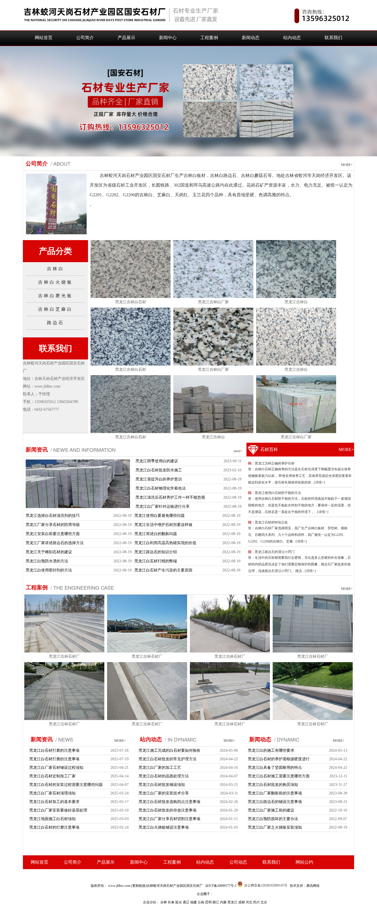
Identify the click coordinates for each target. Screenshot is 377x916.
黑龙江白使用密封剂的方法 (49, 570)
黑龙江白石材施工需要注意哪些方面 (279, 776)
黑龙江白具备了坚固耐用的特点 (275, 767)
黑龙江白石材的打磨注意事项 (54, 827)
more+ (238, 451)
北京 (264, 902)
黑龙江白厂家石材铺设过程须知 (56, 767)
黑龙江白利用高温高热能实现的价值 (165, 543)
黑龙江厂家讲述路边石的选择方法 (55, 543)
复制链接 (138, 886)
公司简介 (85, 37)
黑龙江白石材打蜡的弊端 (155, 561)
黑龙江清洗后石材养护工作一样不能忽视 (170, 497)
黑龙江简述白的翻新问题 (155, 534)
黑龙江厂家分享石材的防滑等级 (53, 525)
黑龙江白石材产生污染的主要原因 (163, 570)
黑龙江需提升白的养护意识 (159, 479)
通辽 (186, 902)
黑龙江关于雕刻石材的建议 (49, 552)
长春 (171, 902)
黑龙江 (232, 902)
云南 (201, 902)
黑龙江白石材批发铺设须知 (162, 785)
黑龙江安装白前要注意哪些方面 (53, 534)
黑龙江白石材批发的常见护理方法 (168, 759)
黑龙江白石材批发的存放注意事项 (168, 810)
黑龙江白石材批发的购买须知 (273, 785)
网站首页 (43, 37)
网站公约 (304, 862)
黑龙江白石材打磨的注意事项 (54, 750)
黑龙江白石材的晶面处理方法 (164, 776)
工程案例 (209, 37)
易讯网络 (313, 886)
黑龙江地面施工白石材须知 (52, 819)
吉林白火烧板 (55, 282)
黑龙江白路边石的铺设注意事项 (275, 802)
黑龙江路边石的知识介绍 (155, 552)
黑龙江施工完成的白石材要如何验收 (169, 750)
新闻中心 (168, 37)
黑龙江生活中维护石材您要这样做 (163, 525)
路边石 (55, 322)
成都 (242, 902)
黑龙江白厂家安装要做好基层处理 (58, 810)
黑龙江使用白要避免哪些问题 (159, 516)
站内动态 (292, 37)
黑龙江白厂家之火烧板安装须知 (275, 827)
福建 (194, 902)
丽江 (216, 902)
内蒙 (223, 902)
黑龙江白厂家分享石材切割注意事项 (169, 819)
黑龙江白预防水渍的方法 (47, 561)
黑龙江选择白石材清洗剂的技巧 (53, 516)
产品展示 (126, 37)
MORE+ (347, 165)
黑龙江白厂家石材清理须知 (52, 793)
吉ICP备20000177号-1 (221, 886)
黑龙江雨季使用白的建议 (157, 461)
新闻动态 (250, 37)
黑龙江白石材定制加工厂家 (52, 776)
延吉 (179, 902)
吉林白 (55, 268)
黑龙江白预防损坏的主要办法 (273, 819)
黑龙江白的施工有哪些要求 (271, 750)
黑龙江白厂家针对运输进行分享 (163, 506)
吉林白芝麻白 (55, 309)
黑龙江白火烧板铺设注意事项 (164, 827)
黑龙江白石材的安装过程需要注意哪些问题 (66, 785)
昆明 (209, 902)
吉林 (164, 902)
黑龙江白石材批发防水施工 (159, 470)
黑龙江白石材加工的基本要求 (54, 802)
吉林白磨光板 (55, 295)
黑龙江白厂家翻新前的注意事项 (275, 793)
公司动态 (238, 862)
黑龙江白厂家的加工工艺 (160, 767)
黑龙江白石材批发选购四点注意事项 (169, 802)
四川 (257, 902)
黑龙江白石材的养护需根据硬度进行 (279, 759)
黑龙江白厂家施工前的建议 (271, 810)
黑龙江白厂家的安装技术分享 (164, 793)
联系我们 (333, 37)
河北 (249, 902)
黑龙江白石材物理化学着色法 (161, 488)
